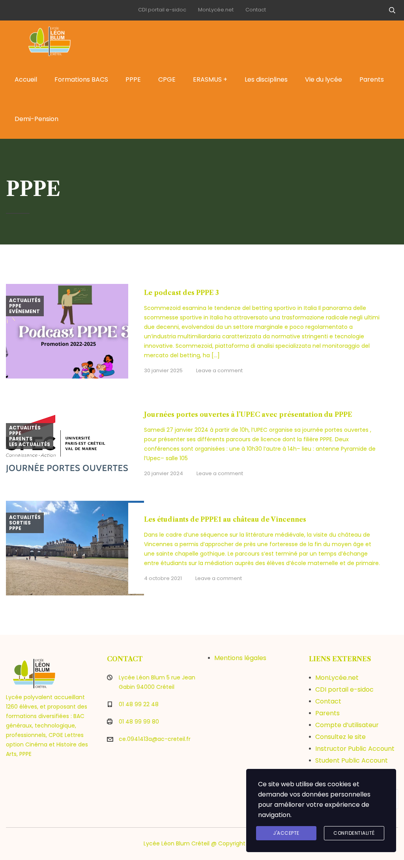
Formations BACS (81, 79)
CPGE (167, 79)
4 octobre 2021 (163, 578)
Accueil (26, 79)
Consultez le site (340, 736)
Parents (371, 79)
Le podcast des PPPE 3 (181, 293)
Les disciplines (266, 79)
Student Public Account (351, 760)
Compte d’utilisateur (347, 724)
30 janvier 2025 (163, 370)
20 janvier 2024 (163, 473)
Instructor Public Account (355, 748)
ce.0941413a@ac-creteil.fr (155, 739)
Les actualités (29, 444)
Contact (255, 9)
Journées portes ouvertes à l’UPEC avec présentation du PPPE (248, 414)
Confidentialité (354, 833)
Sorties (20, 522)
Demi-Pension (36, 118)
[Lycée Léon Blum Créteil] (51, 40)
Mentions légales (240, 657)
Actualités (25, 300)
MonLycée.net (216, 9)
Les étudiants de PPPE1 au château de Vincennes (225, 519)
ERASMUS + (210, 79)
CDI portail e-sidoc (162, 9)
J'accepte (286, 833)
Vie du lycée (323, 79)
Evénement (24, 311)
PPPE (133, 79)
